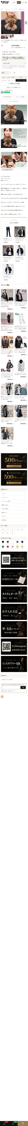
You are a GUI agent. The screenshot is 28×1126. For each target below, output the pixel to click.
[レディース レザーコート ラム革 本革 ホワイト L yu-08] (21, 365)
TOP (2, 9)
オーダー (4, 516)
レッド (8, 548)
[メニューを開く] (25, 2)
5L (7, 533)
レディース (7, 9)
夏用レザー (4, 512)
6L (12, 533)
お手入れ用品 (5, 508)
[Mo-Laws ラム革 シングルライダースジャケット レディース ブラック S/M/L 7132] (21, 295)
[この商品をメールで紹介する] (20, 97)
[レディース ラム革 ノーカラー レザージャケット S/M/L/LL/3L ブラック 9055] (7, 433)
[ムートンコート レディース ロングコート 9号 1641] (21, 389)
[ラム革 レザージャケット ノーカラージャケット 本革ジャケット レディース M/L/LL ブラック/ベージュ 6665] (7, 342)
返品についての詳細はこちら (14, 87)
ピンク (12, 548)
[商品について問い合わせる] (7, 97)
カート (19, 2)
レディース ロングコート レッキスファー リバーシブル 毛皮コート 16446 (7, 420)
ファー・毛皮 (14, 9)
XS (3, 529)
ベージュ (22, 548)
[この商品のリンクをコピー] (14, 101)
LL (17, 529)
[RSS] (2, 696)
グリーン (3, 548)
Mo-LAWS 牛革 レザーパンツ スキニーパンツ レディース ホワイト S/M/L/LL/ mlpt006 (21, 327)
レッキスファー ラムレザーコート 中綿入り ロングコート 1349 (21, 420)
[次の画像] (26, 22)
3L (22, 529)
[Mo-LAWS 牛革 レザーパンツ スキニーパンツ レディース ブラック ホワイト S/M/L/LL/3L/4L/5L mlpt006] (7, 318)
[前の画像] (2, 22)
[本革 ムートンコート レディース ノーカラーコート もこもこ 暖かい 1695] (7, 389)
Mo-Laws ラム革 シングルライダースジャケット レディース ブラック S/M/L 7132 (21, 304)
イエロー (17, 548)
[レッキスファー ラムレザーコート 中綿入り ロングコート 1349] (21, 411)
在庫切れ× (4, 520)
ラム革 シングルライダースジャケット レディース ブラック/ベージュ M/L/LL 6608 (21, 351)
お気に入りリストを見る (7, 679)
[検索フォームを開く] (22, 2)
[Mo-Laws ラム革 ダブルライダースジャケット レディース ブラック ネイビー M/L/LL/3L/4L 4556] (7, 295)
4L (3, 533)
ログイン (14, 2)
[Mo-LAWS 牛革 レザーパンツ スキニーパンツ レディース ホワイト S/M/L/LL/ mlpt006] (21, 318)
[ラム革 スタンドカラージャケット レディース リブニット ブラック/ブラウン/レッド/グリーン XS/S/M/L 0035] (7, 365)
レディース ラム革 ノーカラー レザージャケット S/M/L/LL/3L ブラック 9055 (7, 442)
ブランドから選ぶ (6, 501)
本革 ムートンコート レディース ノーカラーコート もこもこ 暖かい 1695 (7, 398)
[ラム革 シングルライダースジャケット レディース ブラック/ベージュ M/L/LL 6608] (21, 342)
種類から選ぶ (5, 505)
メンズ (3, 493)
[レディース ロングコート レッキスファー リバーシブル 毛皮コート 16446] (7, 411)
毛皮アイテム (21, 9)
